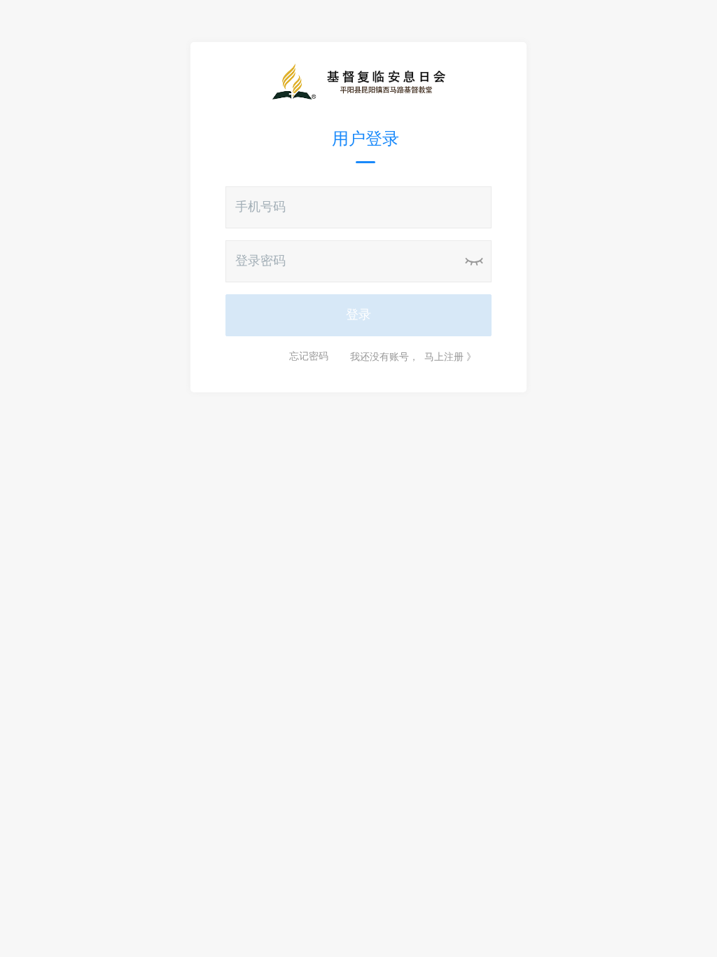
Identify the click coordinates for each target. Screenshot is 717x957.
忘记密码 (308, 356)
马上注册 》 (450, 356)
